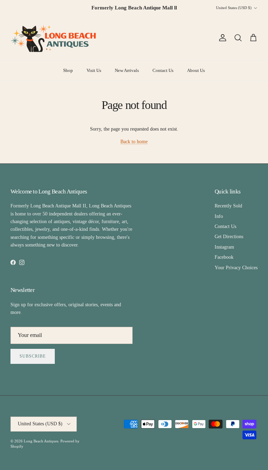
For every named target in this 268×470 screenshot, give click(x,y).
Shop (68, 70)
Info (219, 216)
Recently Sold (228, 205)
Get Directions (229, 236)
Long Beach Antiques (41, 441)
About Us (196, 70)
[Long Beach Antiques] (54, 38)
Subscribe (33, 356)
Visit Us (94, 70)
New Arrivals (127, 70)
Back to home (134, 141)
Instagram (224, 247)
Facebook (224, 257)
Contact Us (162, 70)
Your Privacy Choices (236, 267)
